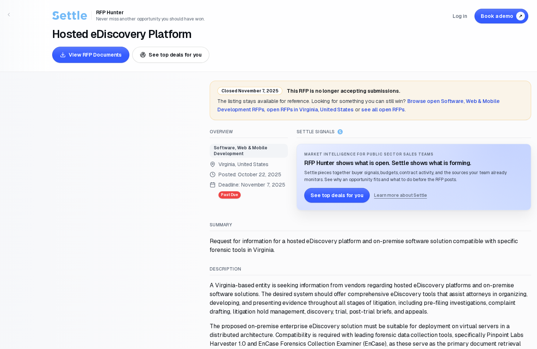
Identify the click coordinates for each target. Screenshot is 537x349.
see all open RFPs (382, 109)
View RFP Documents (95, 54)
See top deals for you (175, 54)
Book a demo (501, 16)
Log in (460, 16)
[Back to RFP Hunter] (9, 14)
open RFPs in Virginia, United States (310, 109)
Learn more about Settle (400, 195)
